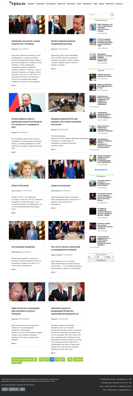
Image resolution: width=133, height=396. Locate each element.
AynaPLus (13, 389)
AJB (22, 389)
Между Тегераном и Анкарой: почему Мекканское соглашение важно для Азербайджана (104, 159)
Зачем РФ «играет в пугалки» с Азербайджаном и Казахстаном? (104, 183)
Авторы (118, 3)
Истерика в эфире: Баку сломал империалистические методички (105, 226)
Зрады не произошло (61, 185)
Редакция (15, 49)
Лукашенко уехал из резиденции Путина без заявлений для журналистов (64, 311)
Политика (40, 3)
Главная (30, 3)
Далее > (14, 85)
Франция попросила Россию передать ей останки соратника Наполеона (66, 122)
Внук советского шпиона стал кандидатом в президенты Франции (105, 128)
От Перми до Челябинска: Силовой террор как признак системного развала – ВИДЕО (105, 212)
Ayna (4, 389)
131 (63, 359)
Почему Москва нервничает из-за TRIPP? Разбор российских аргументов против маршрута (104, 241)
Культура (71, 3)
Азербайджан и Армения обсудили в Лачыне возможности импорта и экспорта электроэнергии (105, 143)
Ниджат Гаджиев (56, 255)
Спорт (78, 3)
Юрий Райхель (55, 191)
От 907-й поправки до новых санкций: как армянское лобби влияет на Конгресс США (105, 42)
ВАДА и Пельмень (20, 185)
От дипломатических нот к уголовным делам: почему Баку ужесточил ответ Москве (105, 197)
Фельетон (110, 3)
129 (52, 359)
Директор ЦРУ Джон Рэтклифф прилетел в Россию (105, 86)
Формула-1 (87, 3)
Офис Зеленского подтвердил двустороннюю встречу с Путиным (26, 311)
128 (46, 359)
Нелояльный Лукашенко (23, 247)
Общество (61, 3)
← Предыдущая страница (22, 359)
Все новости (101, 170)
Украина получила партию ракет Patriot (105, 75)
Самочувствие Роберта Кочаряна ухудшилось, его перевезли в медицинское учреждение (104, 100)
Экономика (51, 3)
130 (57, 359)
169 (70, 359)
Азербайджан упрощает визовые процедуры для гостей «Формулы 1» (105, 115)
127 (41, 359)
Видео (101, 3)
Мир (95, 3)
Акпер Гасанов (16, 191)
